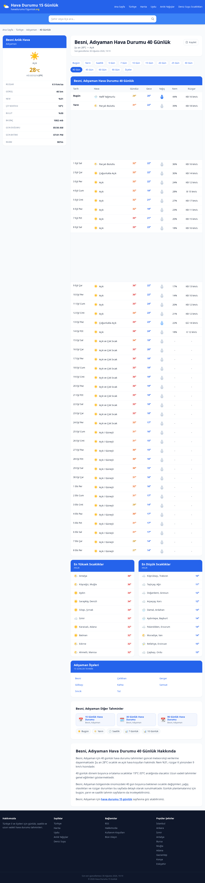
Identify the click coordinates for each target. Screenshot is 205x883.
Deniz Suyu (60, 841)
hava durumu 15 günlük (116, 799)
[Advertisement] (136, 135)
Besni (78, 678)
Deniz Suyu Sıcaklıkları (190, 6)
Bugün (76, 62)
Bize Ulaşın (111, 836)
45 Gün (89, 69)
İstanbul (160, 823)
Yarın (88, 62)
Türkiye (132, 6)
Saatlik (99, 62)
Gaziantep (161, 854)
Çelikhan (122, 678)
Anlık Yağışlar (167, 6)
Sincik (78, 691)
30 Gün (189, 62)
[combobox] (102, 18)
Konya (159, 859)
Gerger (163, 678)
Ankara (160, 827)
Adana (159, 850)
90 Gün (116, 69)
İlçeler (128, 69)
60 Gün (103, 69)
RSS (107, 823)
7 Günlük (131, 731)
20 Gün (162, 62)
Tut (119, 691)
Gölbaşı (79, 684)
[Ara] (153, 19)
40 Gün (76, 69)
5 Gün (112, 62)
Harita (143, 6)
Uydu (153, 6)
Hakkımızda (111, 827)
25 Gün (175, 62)
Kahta (120, 684)
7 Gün (123, 62)
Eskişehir (161, 863)
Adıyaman (31, 29)
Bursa (159, 841)
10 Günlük (151, 731)
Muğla (159, 845)
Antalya (160, 836)
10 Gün (136, 62)
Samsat (163, 684)
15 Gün (149, 62)
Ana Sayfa (119, 6)
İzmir (159, 832)
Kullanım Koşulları (115, 832)
